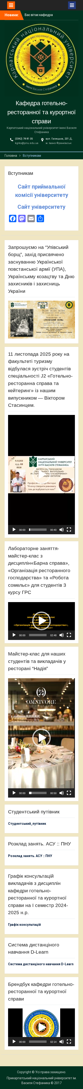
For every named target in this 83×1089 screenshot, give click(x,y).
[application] (41, 474)
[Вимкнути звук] (61, 529)
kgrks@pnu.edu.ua (26, 143)
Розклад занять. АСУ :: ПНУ (30, 856)
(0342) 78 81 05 (24, 138)
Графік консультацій (24, 924)
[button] (41, 474)
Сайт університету (41, 207)
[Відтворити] (14, 529)
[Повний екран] (69, 529)
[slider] (37, 529)
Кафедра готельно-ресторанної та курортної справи (41, 112)
